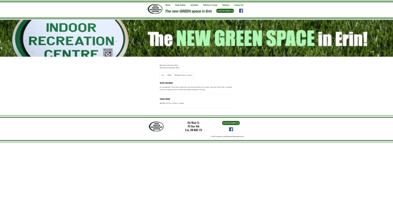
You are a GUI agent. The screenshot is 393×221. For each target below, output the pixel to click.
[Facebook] (241, 11)
